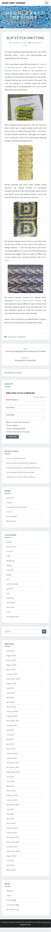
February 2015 (12, 828)
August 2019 (11, 665)
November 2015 (13, 804)
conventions (12, 546)
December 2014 (13, 837)
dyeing (9, 565)
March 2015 (11, 823)
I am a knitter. (12, 425)
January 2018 (12, 716)
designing (11, 337)
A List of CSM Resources (16, 458)
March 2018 (11, 707)
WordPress (29, 922)
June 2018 (11, 693)
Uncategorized (12, 616)
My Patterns (11, 521)
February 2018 (12, 711)
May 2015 (10, 814)
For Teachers (12, 516)
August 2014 (11, 856)
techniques (21, 337)
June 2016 (11, 781)
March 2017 (11, 749)
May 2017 (10, 739)
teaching (10, 598)
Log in (9, 895)
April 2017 (11, 744)
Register (10, 891)
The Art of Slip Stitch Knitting (27, 300)
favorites (10, 570)
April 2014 (11, 865)
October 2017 (12, 725)
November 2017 (13, 721)
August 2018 (11, 683)
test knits (10, 607)
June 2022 (11, 651)
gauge (9, 574)
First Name (10, 407)
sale (8, 593)
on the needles (12, 584)
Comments (13, 905)
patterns (10, 588)
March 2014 (11, 870)
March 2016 (11, 790)
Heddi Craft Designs (13, 2)
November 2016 (13, 767)
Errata (9, 512)
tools (9, 612)
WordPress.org (12, 909)
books (9, 542)
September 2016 (13, 772)
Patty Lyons (36, 86)
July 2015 (10, 809)
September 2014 (13, 851)
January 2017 (12, 758)
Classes (10, 502)
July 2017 (10, 730)
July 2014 (10, 860)
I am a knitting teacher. (16, 429)
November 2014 (13, 842)
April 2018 (11, 702)
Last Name (10, 415)
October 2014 (12, 846)
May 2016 (10, 786)
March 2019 (11, 669)
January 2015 (12, 832)
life (8, 579)
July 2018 (10, 688)
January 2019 (12, 674)
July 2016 (10, 776)
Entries (11, 900)
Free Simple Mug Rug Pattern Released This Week (25, 350)
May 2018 (10, 697)
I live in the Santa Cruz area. (18, 432)
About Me (10, 498)
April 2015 (11, 818)
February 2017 (12, 753)
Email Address (12, 400)
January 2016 (12, 800)
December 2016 (13, 762)
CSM (8, 556)
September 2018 (13, 679)
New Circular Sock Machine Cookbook (22, 463)
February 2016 (12, 795)
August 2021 (11, 655)
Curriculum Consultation (17, 507)
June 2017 (11, 735)
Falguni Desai (25, 924)
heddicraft (36, 43)
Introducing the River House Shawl (20, 472)
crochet (10, 551)
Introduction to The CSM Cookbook (21, 477)
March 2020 (11, 660)
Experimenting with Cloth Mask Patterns (23, 467)
